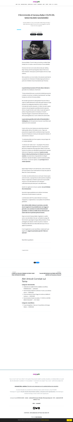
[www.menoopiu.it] (39, 408)
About (44, 4)
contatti (38, 403)
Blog (19, 4)
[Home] (36, 2)
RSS (52, 4)
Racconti (35, 4)
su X (35, 262)
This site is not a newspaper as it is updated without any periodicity (36, 386)
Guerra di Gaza (30, 4)
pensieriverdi (39, 4)
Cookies (26, 398)
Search (50, 4)
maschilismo (39, 34)
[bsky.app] (36, 408)
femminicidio (33, 34)
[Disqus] (36, 327)
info (34, 403)
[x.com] (34, 408)
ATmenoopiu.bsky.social (47, 398)
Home (16, 4)
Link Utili (55, 4)
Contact (47, 4)
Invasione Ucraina (24, 4)
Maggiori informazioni (45, 419)
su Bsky (37, 262)
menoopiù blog (17, 398)
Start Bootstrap (38, 417)
